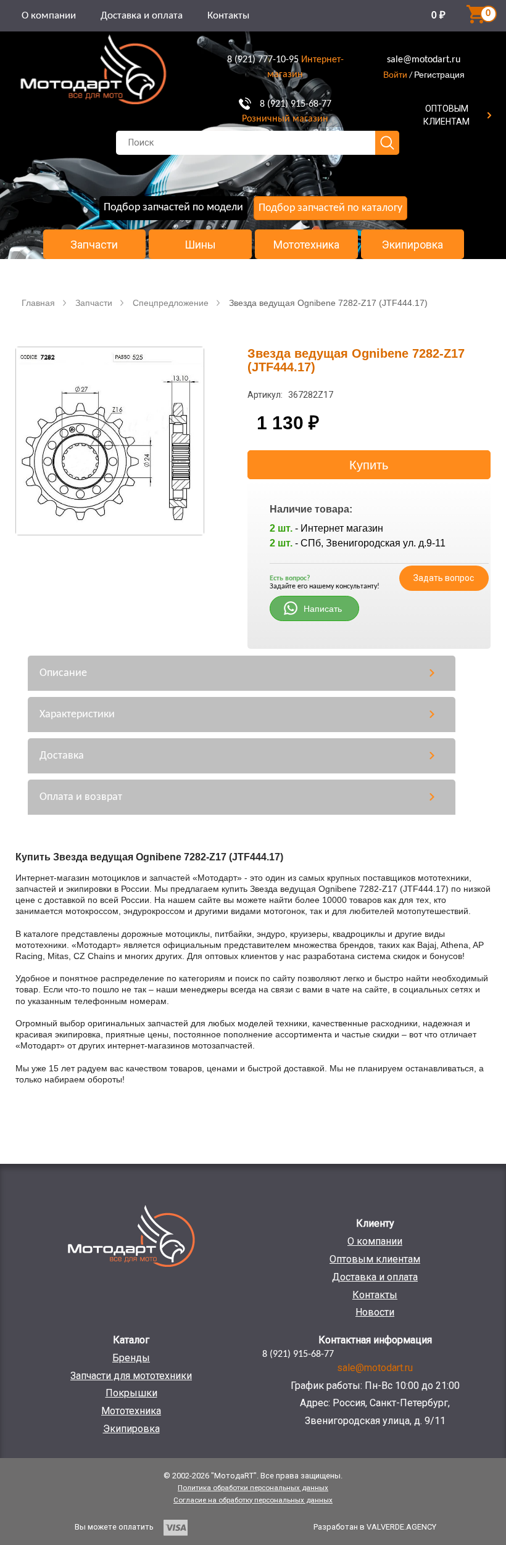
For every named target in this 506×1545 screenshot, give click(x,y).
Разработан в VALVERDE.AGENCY (374, 1526)
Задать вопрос (443, 578)
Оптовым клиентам (375, 1259)
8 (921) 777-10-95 (263, 60)
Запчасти (94, 245)
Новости (374, 1312)
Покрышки (131, 1393)
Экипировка (412, 245)
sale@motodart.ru (423, 60)
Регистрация (439, 75)
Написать (323, 609)
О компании (49, 15)
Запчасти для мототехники (131, 1376)
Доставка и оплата (142, 15)
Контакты (228, 15)
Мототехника (306, 245)
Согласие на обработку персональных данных (253, 1500)
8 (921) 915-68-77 (295, 104)
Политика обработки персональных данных (253, 1487)
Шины (200, 245)
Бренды (131, 1358)
